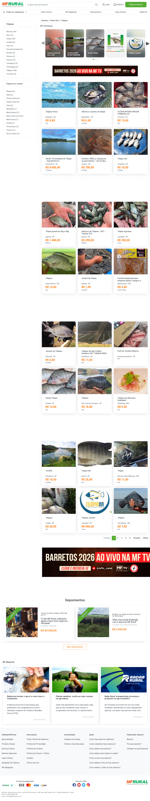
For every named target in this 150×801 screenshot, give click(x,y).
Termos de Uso (33, 763)
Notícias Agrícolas (9, 753)
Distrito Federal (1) (13, 98)
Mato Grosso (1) (12, 119)
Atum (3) (9, 35)
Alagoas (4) (10, 91)
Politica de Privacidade (36, 744)
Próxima (136, 538)
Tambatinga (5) (12, 67)
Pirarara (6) (10, 56)
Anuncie (130, 739)
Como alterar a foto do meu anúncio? (104, 763)
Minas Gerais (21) (12, 112)
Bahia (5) (9, 95)
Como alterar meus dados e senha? (103, 753)
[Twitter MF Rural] (83, 785)
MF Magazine (71, 12)
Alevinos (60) (11, 32)
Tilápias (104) (11, 70)
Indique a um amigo (72, 739)
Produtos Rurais (8, 744)
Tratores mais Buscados (74, 744)
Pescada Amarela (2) (14, 49)
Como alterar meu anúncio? (100, 749)
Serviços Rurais (8, 749)
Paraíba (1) (10, 123)
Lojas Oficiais (120, 12)
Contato (30, 758)
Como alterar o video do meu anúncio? (104, 767)
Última (145, 538)
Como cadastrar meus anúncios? (102, 744)
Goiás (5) (9, 105)
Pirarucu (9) (10, 60)
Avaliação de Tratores (10, 763)
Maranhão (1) (11, 109)
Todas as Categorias (15, 12)
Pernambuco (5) (12, 126)
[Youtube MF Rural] (79, 785)
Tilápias (10, 24)
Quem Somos (46, 12)
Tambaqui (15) (11, 63)
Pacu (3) (9, 46)
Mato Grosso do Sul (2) (14, 116)
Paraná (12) (10, 130)
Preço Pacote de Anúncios (38, 739)
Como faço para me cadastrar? (101, 739)
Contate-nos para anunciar (137, 749)
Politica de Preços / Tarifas (38, 753)
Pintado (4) (10, 53)
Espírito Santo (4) (12, 102)
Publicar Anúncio (136, 4)
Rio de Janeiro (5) (12, 134)
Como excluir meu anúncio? (100, 758)
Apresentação (7, 739)
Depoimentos (95, 12)
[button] (96, 4)
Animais (44, 20)
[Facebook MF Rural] (74, 785)
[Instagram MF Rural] (88, 785)
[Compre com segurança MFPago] (5, 785)
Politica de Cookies (35, 749)
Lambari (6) (10, 42)
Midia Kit (143, 12)
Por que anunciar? (134, 744)
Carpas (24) (10, 39)
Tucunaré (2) (11, 74)
